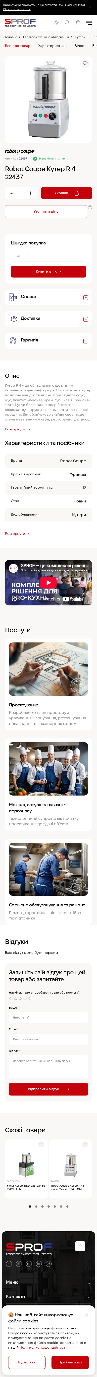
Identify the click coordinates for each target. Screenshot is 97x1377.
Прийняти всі (70, 1362)
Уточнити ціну (46, 211)
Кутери (80, 37)
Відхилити (27, 1362)
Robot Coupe (73, 461)
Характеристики (52, 46)
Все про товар (17, 46)
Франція (78, 474)
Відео (79, 46)
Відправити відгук (43, 1089)
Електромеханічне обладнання (46, 37)
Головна (11, 37)
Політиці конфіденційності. (43, 1347)
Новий (80, 501)
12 (84, 488)
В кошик (60, 193)
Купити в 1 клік (48, 271)
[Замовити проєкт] (17, 9)
